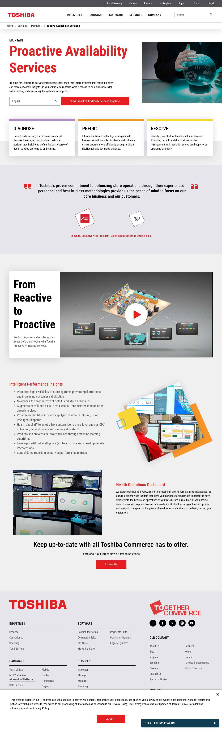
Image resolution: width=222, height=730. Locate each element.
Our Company (159, 637)
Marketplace (166, 3)
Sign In (211, 3)
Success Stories (158, 679)
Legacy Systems (119, 643)
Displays (46, 686)
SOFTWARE (116, 15)
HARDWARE (95, 15)
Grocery (13, 632)
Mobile (45, 669)
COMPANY (154, 15)
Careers (133, 3)
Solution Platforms (88, 632)
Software (85, 623)
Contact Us (111, 564)
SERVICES (135, 15)
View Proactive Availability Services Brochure (95, 101)
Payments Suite (118, 632)
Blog (152, 651)
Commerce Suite (87, 637)
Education (155, 662)
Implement (83, 669)
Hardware (16, 661)
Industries (17, 623)
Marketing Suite (86, 648)
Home (10, 25)
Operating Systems (120, 637)
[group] (85, 218)
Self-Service (16, 685)
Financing (83, 686)
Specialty (14, 643)
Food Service (16, 648)
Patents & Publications (197, 662)
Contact (197, 3)
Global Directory (114, 3)
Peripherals (48, 680)
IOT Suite (83, 643)
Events (188, 657)
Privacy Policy (41, 708)
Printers (46, 675)
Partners (148, 3)
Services (22, 25)
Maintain (35, 25)
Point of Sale (16, 669)
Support (182, 3)
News (188, 651)
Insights (154, 657)
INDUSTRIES (75, 15)
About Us (154, 646)
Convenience (16, 637)
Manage (82, 675)
